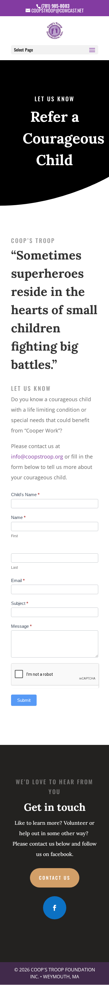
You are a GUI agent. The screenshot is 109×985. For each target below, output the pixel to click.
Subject (19, 603)
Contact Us (54, 877)
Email (18, 580)
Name (18, 517)
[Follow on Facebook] (54, 907)
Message (21, 626)
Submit (24, 700)
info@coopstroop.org (37, 456)
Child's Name (25, 494)
